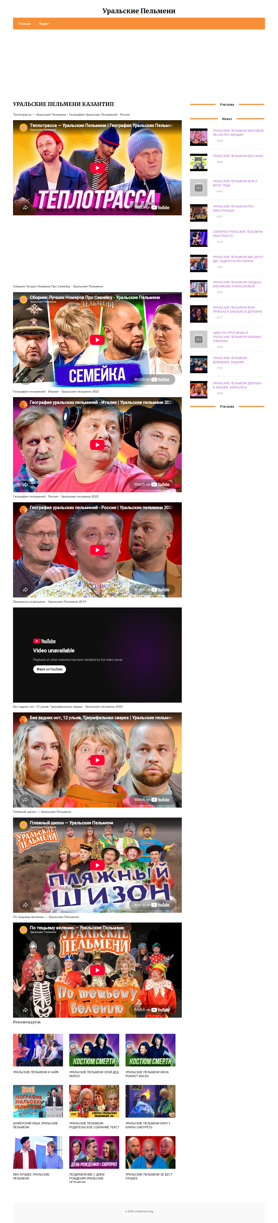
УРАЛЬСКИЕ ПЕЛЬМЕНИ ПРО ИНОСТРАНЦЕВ (233, 208)
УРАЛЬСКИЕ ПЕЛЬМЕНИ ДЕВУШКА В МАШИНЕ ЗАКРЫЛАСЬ (237, 385)
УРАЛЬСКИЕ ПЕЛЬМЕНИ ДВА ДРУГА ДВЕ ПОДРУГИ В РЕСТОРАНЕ (238, 259)
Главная (24, 23)
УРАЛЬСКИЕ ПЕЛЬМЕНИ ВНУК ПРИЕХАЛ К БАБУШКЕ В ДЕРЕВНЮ (237, 309)
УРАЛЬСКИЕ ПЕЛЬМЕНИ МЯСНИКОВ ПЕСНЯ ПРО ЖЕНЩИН (238, 132)
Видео (44, 23)
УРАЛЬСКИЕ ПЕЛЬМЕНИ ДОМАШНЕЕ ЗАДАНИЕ (230, 360)
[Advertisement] (139, 62)
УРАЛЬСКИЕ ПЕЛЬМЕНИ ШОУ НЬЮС (238, 156)
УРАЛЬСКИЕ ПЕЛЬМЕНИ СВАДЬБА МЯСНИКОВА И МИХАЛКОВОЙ (237, 284)
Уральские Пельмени (139, 11)
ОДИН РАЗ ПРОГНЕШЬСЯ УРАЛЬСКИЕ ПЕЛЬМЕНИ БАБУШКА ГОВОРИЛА (237, 337)
